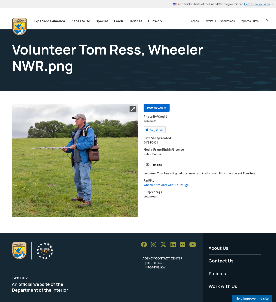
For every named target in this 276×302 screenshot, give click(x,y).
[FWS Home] (19, 27)
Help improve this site (252, 298)
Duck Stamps (227, 21)
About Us (218, 248)
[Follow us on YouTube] (194, 245)
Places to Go (80, 21)
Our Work (155, 21)
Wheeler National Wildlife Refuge (166, 185)
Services (135, 21)
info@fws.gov (155, 267)
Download (155, 107)
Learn (118, 21)
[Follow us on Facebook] (145, 245)
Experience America (49, 21)
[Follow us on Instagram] (155, 245)
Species (102, 21)
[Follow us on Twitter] (164, 245)
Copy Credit (156, 130)
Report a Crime (249, 21)
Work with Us (223, 286)
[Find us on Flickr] (184, 245)
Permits (208, 21)
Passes (194, 21)
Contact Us (221, 261)
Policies (217, 273)
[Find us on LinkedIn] (174, 245)
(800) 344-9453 (154, 263)
